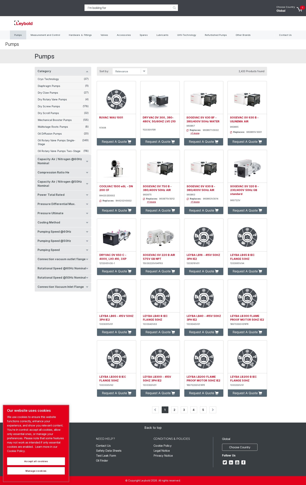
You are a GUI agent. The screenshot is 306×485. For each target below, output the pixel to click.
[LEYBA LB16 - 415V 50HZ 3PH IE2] (203, 235)
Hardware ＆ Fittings (80, 35)
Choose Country (285, 6)
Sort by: (104, 71)
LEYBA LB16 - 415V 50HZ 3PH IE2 (203, 256)
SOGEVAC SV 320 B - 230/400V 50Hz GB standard (244, 190)
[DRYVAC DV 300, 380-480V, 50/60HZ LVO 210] (159, 97)
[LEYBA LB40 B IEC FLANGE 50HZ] (160, 296)
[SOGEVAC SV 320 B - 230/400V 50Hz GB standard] (247, 166)
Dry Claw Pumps (48, 92)
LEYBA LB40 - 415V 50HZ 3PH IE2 (204, 317)
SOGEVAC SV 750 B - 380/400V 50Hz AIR (157, 188)
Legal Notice (162, 450)
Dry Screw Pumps (49, 106)
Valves (104, 35)
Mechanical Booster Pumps (55, 120)
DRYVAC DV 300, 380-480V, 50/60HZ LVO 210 (159, 119)
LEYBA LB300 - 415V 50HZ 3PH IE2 (157, 378)
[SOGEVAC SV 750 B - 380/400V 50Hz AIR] (160, 166)
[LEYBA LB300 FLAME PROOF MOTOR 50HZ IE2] (247, 296)
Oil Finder (102, 460)
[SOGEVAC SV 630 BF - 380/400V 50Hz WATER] (203, 97)
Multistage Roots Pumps (53, 126)
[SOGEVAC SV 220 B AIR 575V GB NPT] (160, 235)
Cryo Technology (48, 79)
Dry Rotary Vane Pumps (52, 99)
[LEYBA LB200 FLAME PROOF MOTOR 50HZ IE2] (203, 356)
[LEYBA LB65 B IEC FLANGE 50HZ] (247, 235)
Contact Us (285, 35)
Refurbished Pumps (216, 35)
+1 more (194, 133)
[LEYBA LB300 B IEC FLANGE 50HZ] (116, 356)
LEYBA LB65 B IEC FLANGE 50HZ (242, 256)
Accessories (124, 35)
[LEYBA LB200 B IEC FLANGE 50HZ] (247, 356)
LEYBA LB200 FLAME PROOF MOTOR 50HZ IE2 (203, 378)
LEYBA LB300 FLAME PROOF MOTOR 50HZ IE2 (247, 317)
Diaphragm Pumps (49, 86)
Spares (144, 35)
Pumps (18, 35)
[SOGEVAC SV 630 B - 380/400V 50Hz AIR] (203, 166)
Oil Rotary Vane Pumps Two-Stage (59, 151)
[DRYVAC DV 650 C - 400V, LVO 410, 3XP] (116, 235)
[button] (116, 142)
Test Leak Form (106, 455)
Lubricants (162, 35)
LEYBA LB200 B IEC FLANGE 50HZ (243, 378)
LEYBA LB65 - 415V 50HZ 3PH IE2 (116, 317)
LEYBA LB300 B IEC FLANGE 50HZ (112, 378)
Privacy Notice (163, 455)
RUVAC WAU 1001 (111, 117)
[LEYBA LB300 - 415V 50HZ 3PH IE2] (160, 356)
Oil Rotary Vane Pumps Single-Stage (56, 142)
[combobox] (128, 8)
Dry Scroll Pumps (48, 113)
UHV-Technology (186, 35)
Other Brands (243, 35)
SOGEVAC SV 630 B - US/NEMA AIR (244, 119)
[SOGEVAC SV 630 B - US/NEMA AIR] (247, 97)
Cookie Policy (162, 445)
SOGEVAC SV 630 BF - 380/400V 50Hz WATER (203, 119)
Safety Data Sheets (109, 450)
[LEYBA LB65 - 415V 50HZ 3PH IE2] (116, 296)
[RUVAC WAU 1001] (116, 97)
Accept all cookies (36, 461)
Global (280, 10)
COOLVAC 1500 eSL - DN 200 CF (116, 188)
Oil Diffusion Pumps (50, 133)
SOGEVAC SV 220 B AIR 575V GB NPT (159, 256)
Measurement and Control (45, 35)
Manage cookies (36, 470)
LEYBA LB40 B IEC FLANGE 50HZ (155, 317)
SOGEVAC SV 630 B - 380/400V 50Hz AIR (201, 188)
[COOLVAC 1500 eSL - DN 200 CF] (116, 166)
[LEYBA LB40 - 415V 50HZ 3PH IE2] (203, 296)
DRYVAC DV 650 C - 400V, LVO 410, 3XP (112, 256)
